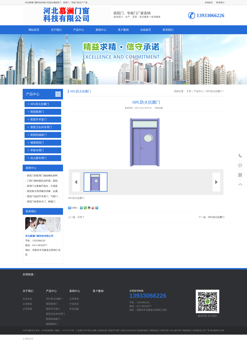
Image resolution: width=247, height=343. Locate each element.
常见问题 (74, 309)
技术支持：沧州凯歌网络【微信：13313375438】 (53, 330)
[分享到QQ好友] (89, 208)
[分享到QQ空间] (81, 208)
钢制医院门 (188, 330)
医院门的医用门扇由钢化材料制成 (44, 175)
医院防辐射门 (38, 134)
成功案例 (214, 330)
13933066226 (240, 156)
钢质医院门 (37, 142)
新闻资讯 (197, 330)
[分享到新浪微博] (93, 208)
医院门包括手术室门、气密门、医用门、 (48, 196)
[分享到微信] (85, 208)
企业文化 (27, 299)
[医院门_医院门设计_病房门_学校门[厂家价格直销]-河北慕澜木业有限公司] (66, 22)
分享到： (75, 208)
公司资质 (27, 309)
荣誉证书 (29, 339)
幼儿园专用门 (38, 158)
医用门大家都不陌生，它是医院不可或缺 (48, 186)
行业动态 (74, 304)
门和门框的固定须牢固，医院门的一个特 (48, 181)
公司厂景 (205, 330)
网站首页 (34, 29)
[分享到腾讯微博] (96, 208)
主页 (189, 91)
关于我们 (56, 29)
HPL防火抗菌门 (39, 104)
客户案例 (123, 29)
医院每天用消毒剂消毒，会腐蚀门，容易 (48, 191)
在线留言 (209, 2)
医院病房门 (37, 111)
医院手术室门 (38, 119)
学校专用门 (37, 150)
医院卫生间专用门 (41, 127)
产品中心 (78, 29)
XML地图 (27, 330)
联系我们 (220, 2)
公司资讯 (74, 299)
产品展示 (80, 330)
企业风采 (27, 304)
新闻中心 (101, 29)
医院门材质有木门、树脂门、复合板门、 (48, 201)
